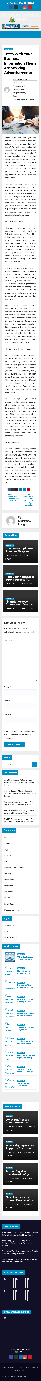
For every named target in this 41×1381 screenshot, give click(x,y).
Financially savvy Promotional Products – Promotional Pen (20, 604)
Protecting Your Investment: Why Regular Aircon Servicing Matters (25, 988)
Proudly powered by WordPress (13, 1367)
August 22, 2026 (15, 1126)
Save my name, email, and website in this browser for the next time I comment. (20, 734)
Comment (9, 640)
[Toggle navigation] (37, 35)
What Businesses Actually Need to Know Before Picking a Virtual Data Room (19, 782)
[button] (33, 35)
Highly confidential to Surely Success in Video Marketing (27, 500)
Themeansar (21, 1370)
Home (6, 932)
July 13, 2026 (13, 1204)
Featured (8, 855)
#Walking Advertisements (23, 99)
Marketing (8, 886)
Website (7, 714)
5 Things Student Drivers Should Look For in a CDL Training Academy (25, 1044)
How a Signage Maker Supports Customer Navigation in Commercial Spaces (20, 793)
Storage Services (11, 910)
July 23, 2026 (14, 1178)
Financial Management (14, 867)
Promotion (8, 49)
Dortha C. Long (21, 79)
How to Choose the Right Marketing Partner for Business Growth (26, 1059)
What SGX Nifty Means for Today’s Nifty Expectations (25, 1071)
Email (7, 700)
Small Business (10, 904)
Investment (9, 880)
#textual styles (19, 96)
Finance (7, 861)
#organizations (19, 93)
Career (7, 843)
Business (8, 837)
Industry (8, 874)
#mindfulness (18, 89)
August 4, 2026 (14, 1152)
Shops (7, 898)
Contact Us (9, 926)
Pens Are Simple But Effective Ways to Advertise (14, 498)
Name (7, 687)
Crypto (7, 849)
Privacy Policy (10, 938)
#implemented (19, 86)
